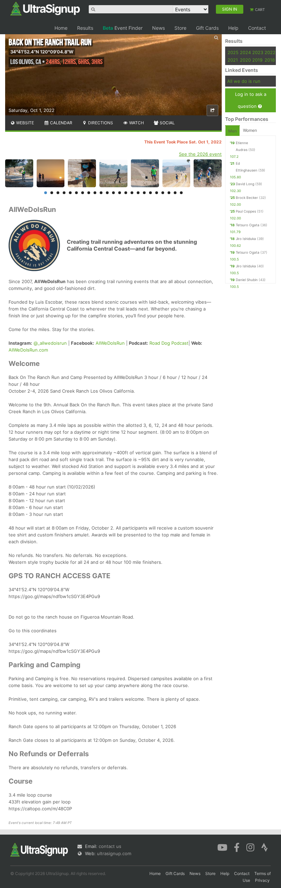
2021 (233, 60)
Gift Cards (207, 28)
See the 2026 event (200, 154)
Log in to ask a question (250, 100)
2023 (257, 52)
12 (113, 192)
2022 (270, 52)
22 (175, 192)
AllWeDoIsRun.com (28, 350)
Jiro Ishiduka (246, 239)
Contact (257, 28)
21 (169, 192)
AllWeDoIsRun (110, 343)
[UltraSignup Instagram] (250, 847)
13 (119, 192)
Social (167, 122)
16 (138, 192)
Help (233, 28)
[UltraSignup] (45, 8)
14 (125, 192)
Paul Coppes (246, 211)
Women (250, 130)
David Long (245, 184)
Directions (100, 122)
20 (162, 192)
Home (61, 28)
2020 (245, 60)
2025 (233, 52)
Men (232, 131)
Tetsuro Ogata (247, 225)
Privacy (262, 880)
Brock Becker (247, 197)
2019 (257, 60)
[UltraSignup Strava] (264, 847)
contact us (110, 846)
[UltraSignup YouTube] (222, 847)
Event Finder (123, 28)
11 (107, 192)
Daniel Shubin (247, 280)
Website (24, 122)
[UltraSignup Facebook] (236, 847)
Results (85, 28)
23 (181, 192)
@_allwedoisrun (50, 343)
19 (156, 192)
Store (180, 28)
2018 (270, 60)
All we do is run (243, 81)
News (158, 28)
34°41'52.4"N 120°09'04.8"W (41, 51)
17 (144, 192)
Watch (136, 122)
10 (101, 192)
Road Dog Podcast (168, 343)
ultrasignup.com (114, 853)
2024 (245, 52)
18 (150, 192)
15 (132, 192)
